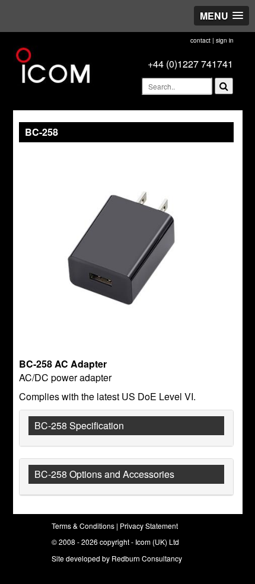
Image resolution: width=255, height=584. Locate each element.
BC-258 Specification (79, 425)
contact (200, 40)
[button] (221, 15)
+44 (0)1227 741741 (190, 64)
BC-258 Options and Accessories (104, 474)
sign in (225, 40)
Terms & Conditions (83, 526)
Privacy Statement (149, 526)
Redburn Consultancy (146, 558)
